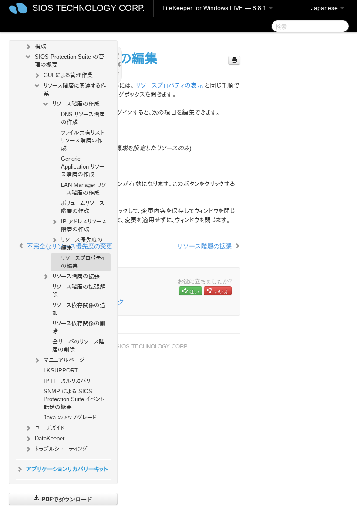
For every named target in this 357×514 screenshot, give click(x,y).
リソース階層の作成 (76, 104)
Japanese (325, 7)
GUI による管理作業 (68, 75)
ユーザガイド (50, 428)
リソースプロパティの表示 (169, 85)
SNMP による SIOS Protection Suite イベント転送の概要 (74, 399)
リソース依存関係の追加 (78, 309)
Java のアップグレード (70, 417)
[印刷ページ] (234, 60)
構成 (40, 46)
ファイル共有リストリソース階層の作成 (82, 140)
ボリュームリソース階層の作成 (82, 207)
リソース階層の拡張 (76, 276)
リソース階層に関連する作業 (75, 89)
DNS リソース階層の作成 (83, 118)
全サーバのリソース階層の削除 (78, 345)
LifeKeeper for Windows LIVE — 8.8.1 (215, 7)
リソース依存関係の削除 (78, 327)
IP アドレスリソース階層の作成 (84, 225)
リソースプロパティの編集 (82, 262)
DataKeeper (49, 438)
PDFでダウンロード (66, 499)
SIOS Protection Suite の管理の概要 (69, 61)
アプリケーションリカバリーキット (67, 469)
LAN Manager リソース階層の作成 (83, 189)
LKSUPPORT (61, 370)
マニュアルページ (64, 360)
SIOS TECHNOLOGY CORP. (88, 8)
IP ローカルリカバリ (67, 381)
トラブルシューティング (61, 449)
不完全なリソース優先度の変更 (69, 246)
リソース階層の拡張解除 (78, 291)
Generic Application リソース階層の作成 (82, 167)
